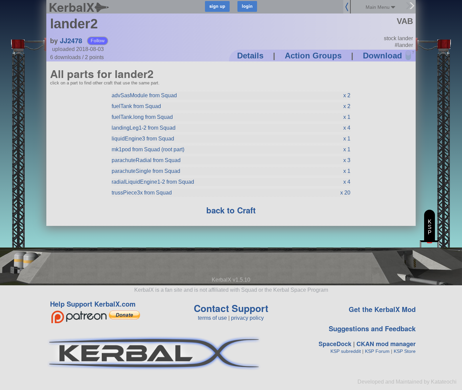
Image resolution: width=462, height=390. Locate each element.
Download (382, 55)
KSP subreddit (345, 351)
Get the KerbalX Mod (382, 309)
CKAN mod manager (386, 343)
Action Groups (313, 55)
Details (250, 55)
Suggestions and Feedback (372, 328)
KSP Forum (377, 351)
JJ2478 (71, 40)
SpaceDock (335, 343)
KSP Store (405, 351)
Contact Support (231, 308)
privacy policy (247, 318)
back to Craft (231, 210)
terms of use (212, 318)
